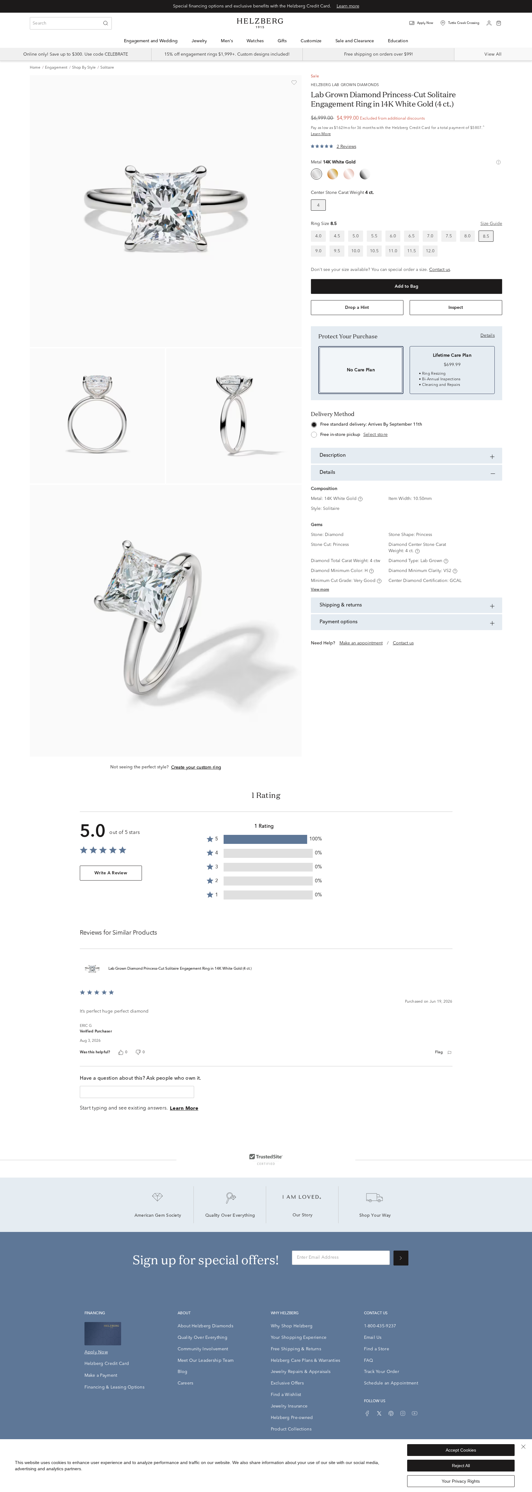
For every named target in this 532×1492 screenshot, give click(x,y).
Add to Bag (406, 286)
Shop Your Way (375, 1216)
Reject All (461, 1465)
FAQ (368, 1360)
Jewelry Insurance (289, 1406)
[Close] (523, 1446)
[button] (425, 23)
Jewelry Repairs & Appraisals (301, 1372)
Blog (183, 1372)
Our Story (303, 1215)
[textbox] (137, 1092)
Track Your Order (381, 1372)
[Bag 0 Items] (498, 23)
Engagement (56, 68)
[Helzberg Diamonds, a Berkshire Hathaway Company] (260, 23)
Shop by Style (84, 68)
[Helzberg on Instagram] (402, 1413)
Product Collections (291, 1429)
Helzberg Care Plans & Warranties (305, 1360)
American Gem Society (157, 1216)
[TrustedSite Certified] (265, 1159)
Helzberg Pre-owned (292, 1418)
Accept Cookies (461, 1450)
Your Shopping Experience (299, 1337)
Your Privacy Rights (461, 1481)
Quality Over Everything (230, 1216)
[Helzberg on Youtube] (414, 1413)
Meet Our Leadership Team (206, 1360)
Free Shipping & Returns (296, 1349)
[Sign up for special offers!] (400, 1258)
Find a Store (376, 1349)
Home (35, 68)
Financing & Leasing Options (114, 1387)
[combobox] (71, 23)
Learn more (348, 6)
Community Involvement (203, 1349)
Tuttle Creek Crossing (463, 23)
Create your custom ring (196, 767)
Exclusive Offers (287, 1383)
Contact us (439, 270)
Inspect (455, 307)
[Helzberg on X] (379, 1413)
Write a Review (110, 873)
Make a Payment (100, 1375)
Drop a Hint (357, 307)
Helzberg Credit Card (106, 1364)
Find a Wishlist (286, 1395)
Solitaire (107, 68)
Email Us (373, 1337)
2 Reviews (346, 146)
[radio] (316, 174)
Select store (375, 434)
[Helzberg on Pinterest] (391, 1413)
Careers (185, 1383)
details (487, 335)
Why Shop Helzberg (292, 1326)
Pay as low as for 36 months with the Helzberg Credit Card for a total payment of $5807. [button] (397, 131)
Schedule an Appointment (391, 1383)
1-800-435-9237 (380, 1326)
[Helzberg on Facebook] (367, 1413)
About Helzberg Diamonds (205, 1326)
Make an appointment (361, 643)
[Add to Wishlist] (294, 82)
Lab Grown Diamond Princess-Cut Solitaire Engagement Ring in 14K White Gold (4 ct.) (180, 969)
